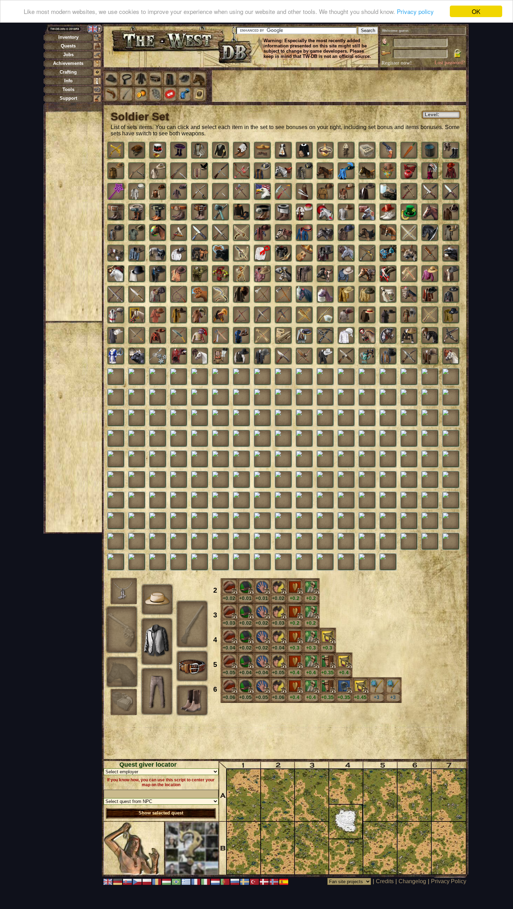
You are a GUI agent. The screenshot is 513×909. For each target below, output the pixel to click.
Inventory (68, 37)
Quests (68, 45)
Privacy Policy (448, 881)
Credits (385, 881)
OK (476, 11)
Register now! (396, 63)
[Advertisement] (74, 216)
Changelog (412, 881)
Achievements (68, 63)
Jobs (68, 54)
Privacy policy (415, 11)
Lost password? (449, 62)
